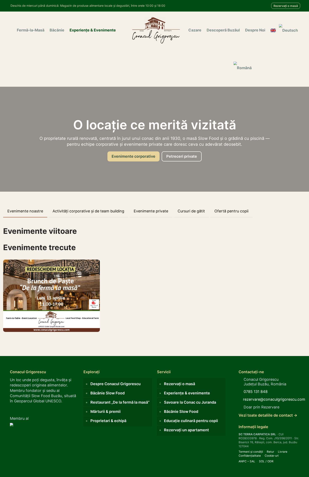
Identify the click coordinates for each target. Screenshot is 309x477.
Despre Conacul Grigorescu (115, 384)
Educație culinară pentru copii (191, 421)
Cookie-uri (272, 455)
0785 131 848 (256, 391)
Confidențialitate (250, 455)
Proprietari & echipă (108, 421)
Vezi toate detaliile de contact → (268, 415)
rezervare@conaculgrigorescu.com (274, 399)
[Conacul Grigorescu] (156, 30)
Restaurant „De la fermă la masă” (119, 402)
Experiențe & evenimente (187, 393)
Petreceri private (181, 156)
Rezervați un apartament (186, 430)
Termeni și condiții (251, 451)
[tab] (25, 211)
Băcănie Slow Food (107, 393)
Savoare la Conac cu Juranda (190, 402)
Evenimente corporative (133, 156)
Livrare (282, 451)
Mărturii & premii (105, 411)
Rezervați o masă (285, 6)
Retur (270, 451)
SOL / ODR (266, 461)
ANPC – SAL (247, 461)
